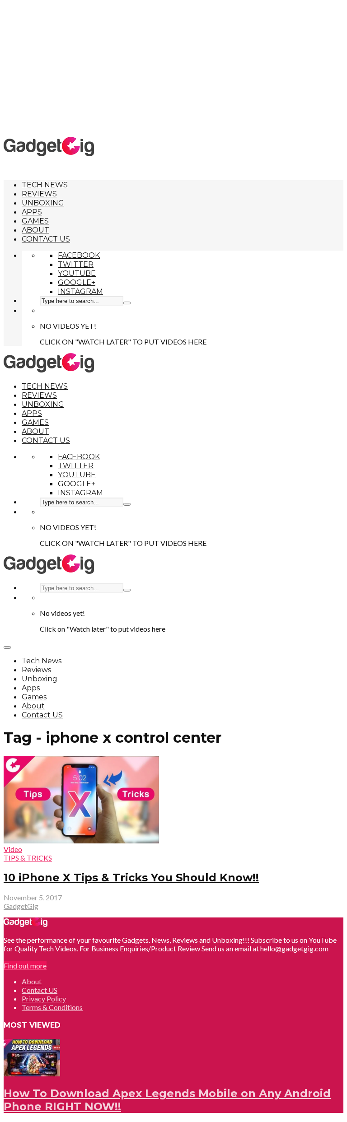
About (35, 230)
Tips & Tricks (28, 857)
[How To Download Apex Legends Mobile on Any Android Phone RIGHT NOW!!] (32, 1073)
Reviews (39, 194)
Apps (32, 212)
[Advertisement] (175, 68)
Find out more (25, 965)
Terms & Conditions (52, 1007)
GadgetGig (21, 906)
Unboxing (43, 203)
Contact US (46, 239)
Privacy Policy (44, 998)
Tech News (45, 185)
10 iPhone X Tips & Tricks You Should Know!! (131, 877)
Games (35, 221)
